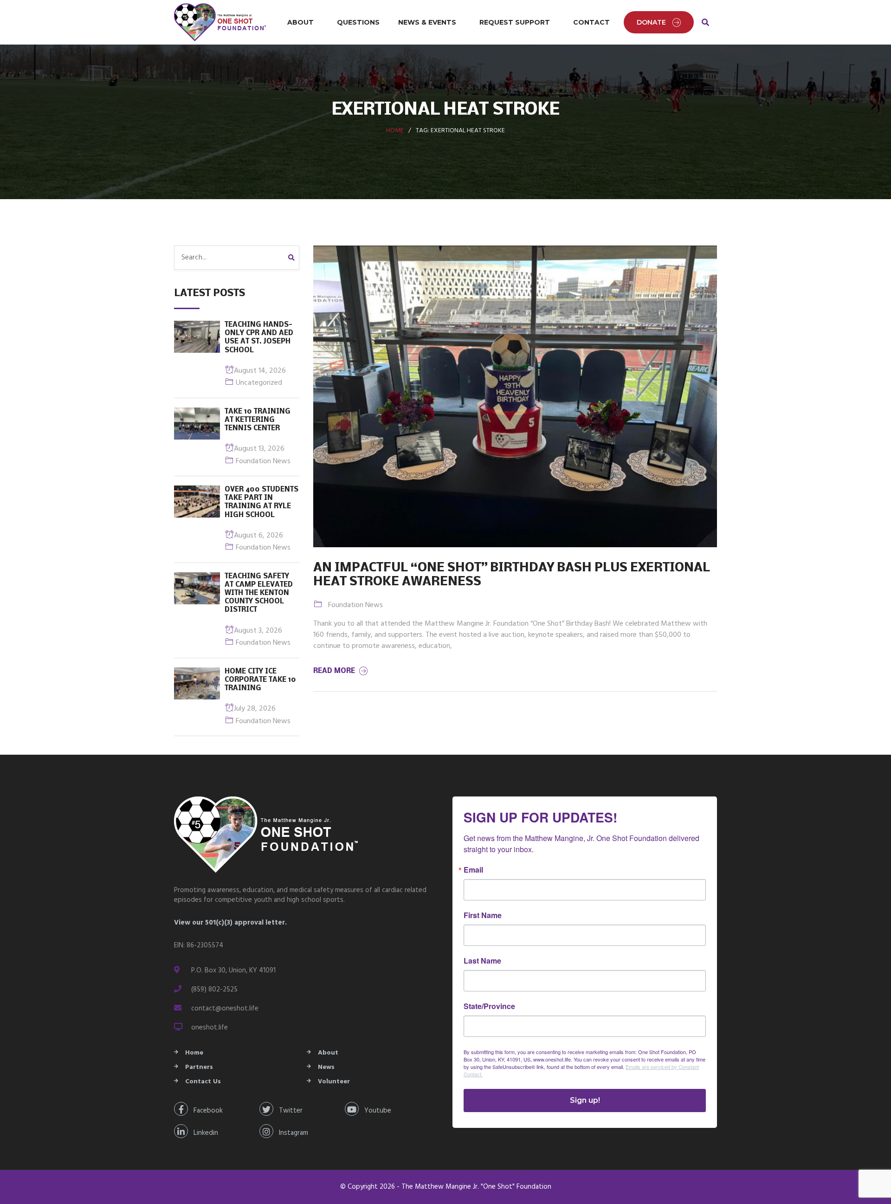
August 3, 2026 (258, 631)
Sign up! (585, 1100)
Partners (199, 1067)
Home (395, 130)
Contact (591, 22)
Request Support (514, 22)
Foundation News (263, 461)
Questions (358, 22)
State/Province (489, 1006)
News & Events (427, 22)
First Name (483, 915)
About (300, 22)
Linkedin (203, 1133)
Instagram (290, 1133)
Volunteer (334, 1082)
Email (473, 870)
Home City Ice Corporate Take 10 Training (260, 680)
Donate (651, 22)
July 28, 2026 (255, 709)
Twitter (288, 1110)
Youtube (375, 1110)
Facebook (205, 1110)
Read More (335, 671)
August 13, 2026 (259, 449)
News (326, 1067)
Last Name (482, 960)
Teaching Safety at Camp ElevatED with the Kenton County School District (259, 593)
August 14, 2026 (260, 371)
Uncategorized (259, 383)
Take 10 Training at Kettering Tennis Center (258, 420)
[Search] (293, 258)
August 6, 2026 (258, 536)
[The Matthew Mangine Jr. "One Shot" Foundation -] (220, 22)
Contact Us (203, 1082)
